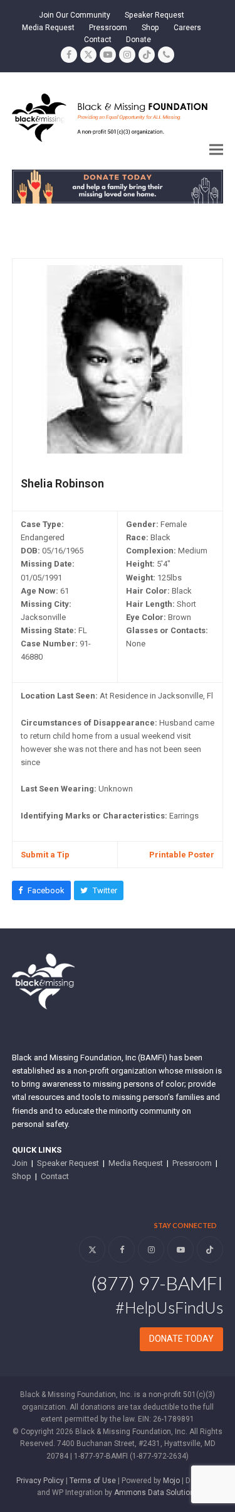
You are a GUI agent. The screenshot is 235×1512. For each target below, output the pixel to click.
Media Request (135, 1163)
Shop (21, 1176)
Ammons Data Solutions (156, 1492)
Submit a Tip (45, 854)
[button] (216, 149)
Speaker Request (68, 1163)
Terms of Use (93, 1480)
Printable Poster (181, 854)
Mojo (171, 1480)
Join (20, 1163)
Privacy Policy (40, 1480)
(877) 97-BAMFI (157, 1282)
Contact (55, 1176)
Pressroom (192, 1163)
